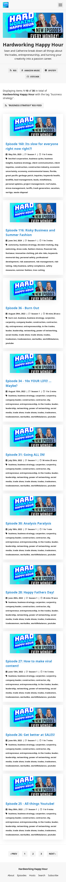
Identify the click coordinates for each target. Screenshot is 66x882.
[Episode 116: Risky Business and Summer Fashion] (33, 212)
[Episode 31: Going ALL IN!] (33, 437)
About (11, 875)
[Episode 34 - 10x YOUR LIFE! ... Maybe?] (33, 363)
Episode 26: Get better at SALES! (30, 735)
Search (41, 875)
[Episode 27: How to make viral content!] (33, 643)
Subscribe (53, 875)
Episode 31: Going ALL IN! (25, 454)
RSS (14, 70)
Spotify (52, 70)
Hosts (32, 875)
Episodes (21, 875)
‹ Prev (13, 853)
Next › (52, 853)
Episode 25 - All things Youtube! (30, 803)
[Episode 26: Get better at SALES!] (33, 717)
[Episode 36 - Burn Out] (33, 290)
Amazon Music (32, 70)
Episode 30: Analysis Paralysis (28, 523)
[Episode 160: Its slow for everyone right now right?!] (33, 126)
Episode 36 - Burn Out (22, 308)
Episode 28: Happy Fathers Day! (30, 592)
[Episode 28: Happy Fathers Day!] (33, 574)
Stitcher (34, 76)
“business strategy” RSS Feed (25, 105)
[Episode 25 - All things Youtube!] (33, 786)
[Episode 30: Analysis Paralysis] (33, 506)
